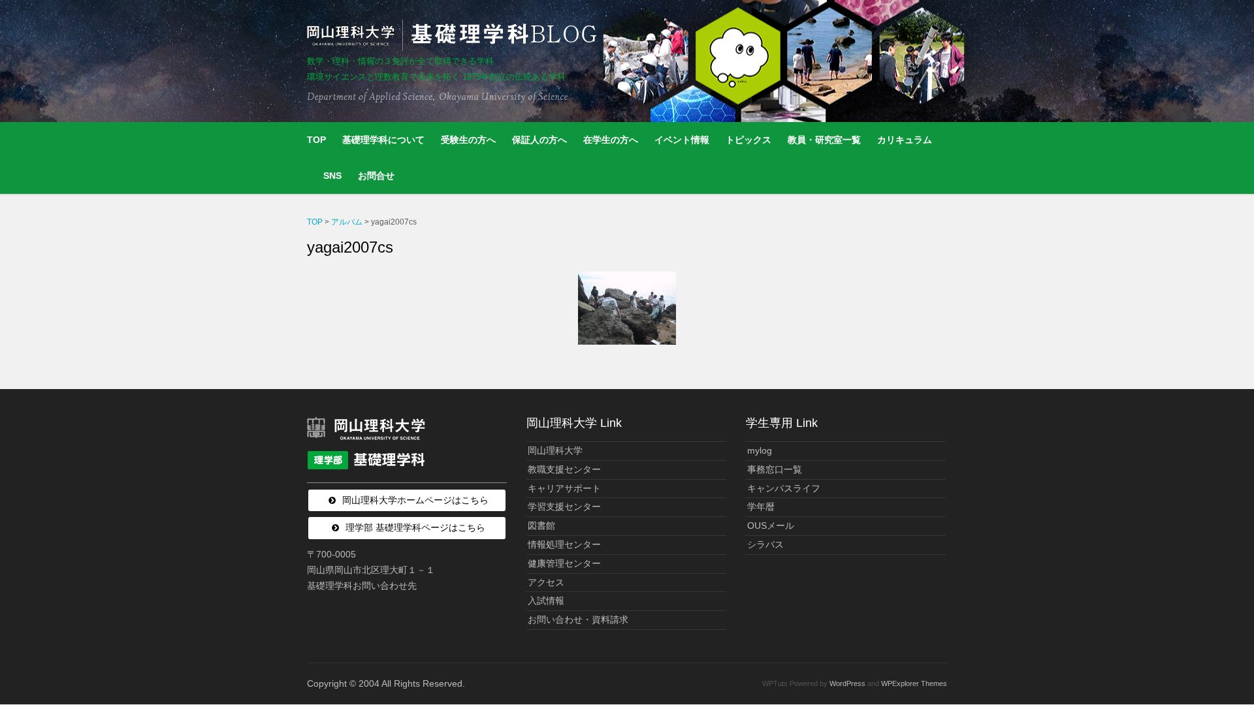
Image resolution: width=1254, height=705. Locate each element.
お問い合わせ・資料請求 (578, 619)
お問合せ (376, 175)
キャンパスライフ (783, 488)
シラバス (765, 544)
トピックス (748, 139)
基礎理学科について (383, 139)
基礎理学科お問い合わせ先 (362, 585)
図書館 (541, 525)
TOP (316, 139)
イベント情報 (681, 139)
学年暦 (761, 506)
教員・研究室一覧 (824, 139)
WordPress (847, 683)
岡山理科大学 (555, 450)
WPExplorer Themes (914, 683)
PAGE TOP (1215, 672)
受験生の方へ (468, 139)
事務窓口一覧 (774, 469)
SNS (332, 175)
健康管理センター (564, 563)
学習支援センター (564, 506)
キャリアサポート (564, 488)
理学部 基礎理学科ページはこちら (415, 527)
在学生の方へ (610, 139)
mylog (759, 450)
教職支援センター (564, 469)
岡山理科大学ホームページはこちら (415, 500)
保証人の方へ (539, 139)
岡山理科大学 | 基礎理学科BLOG (454, 35)
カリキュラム (904, 139)
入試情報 (546, 600)
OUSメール (770, 525)
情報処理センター (564, 544)
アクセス (546, 582)
